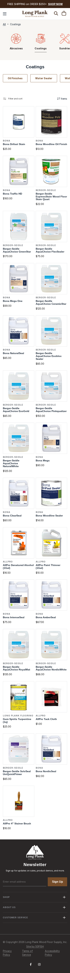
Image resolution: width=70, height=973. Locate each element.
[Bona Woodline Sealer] (51, 493)
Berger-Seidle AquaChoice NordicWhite (51, 668)
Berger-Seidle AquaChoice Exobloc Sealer (49, 356)
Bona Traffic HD (12, 193)
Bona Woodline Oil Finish (51, 144)
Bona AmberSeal (46, 617)
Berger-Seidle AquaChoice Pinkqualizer (51, 410)
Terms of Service (27, 952)
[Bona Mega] (51, 438)
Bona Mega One (12, 301)
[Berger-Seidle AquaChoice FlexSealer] (51, 226)
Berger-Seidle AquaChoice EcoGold (16, 410)
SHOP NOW (55, 4)
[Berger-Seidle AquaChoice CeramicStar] (51, 278)
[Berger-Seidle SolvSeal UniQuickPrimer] (18, 749)
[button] (5, 14)
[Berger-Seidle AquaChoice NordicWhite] (51, 644)
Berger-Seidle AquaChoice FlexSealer (50, 250)
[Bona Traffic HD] (18, 171)
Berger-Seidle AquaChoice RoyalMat (16, 668)
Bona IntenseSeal (13, 617)
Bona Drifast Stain (14, 144)
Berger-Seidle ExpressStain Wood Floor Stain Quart (51, 196)
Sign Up (57, 881)
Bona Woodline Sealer (49, 515)
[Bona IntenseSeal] (18, 595)
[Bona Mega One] (18, 278)
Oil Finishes (15, 78)
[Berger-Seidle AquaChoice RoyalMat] (18, 644)
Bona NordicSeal (46, 771)
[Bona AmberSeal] (51, 595)
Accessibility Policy (52, 952)
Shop (6, 897)
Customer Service (15, 917)
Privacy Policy (7, 952)
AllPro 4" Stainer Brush (17, 823)
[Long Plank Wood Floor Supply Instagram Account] (39, 965)
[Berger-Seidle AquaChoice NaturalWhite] (18, 438)
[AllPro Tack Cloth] (51, 696)
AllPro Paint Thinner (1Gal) (48, 566)
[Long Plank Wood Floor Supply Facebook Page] (31, 965)
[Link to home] (35, 13)
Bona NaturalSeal (13, 353)
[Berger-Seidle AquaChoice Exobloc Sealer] (51, 331)
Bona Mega (43, 460)
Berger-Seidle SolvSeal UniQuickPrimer (17, 773)
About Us (9, 907)
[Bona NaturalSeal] (18, 331)
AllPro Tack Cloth (46, 719)
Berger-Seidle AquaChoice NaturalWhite (11, 463)
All (4, 24)
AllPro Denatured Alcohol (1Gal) (18, 566)
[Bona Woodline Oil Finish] (51, 122)
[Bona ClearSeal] (18, 493)
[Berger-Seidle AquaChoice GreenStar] (18, 226)
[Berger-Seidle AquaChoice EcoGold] (18, 386)
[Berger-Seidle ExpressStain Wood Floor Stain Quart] (51, 171)
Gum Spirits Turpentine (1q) (17, 720)
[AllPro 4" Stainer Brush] (18, 801)
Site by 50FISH (35, 946)
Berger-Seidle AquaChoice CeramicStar (51, 302)
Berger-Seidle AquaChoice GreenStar (17, 250)
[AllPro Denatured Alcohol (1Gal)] (18, 542)
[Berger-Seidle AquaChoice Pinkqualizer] (51, 386)
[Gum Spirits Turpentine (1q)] (18, 696)
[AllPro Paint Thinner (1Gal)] (51, 542)
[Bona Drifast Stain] (18, 122)
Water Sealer (43, 78)
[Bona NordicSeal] (51, 749)
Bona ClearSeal (12, 515)
